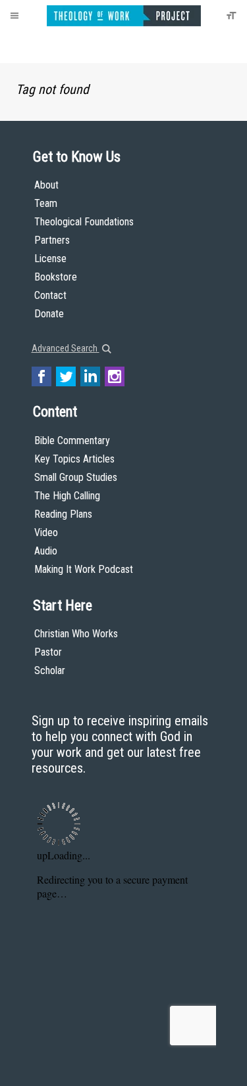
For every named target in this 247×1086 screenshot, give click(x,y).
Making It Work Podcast (83, 569)
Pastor (48, 652)
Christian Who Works (76, 633)
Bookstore (55, 277)
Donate (49, 313)
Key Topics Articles (74, 459)
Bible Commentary (72, 440)
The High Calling (67, 495)
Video (46, 532)
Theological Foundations (84, 221)
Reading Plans (63, 514)
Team (45, 203)
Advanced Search (65, 348)
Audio (45, 551)
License (50, 258)
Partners (52, 240)
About (46, 185)
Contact (50, 295)
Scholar (49, 670)
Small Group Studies (75, 477)
